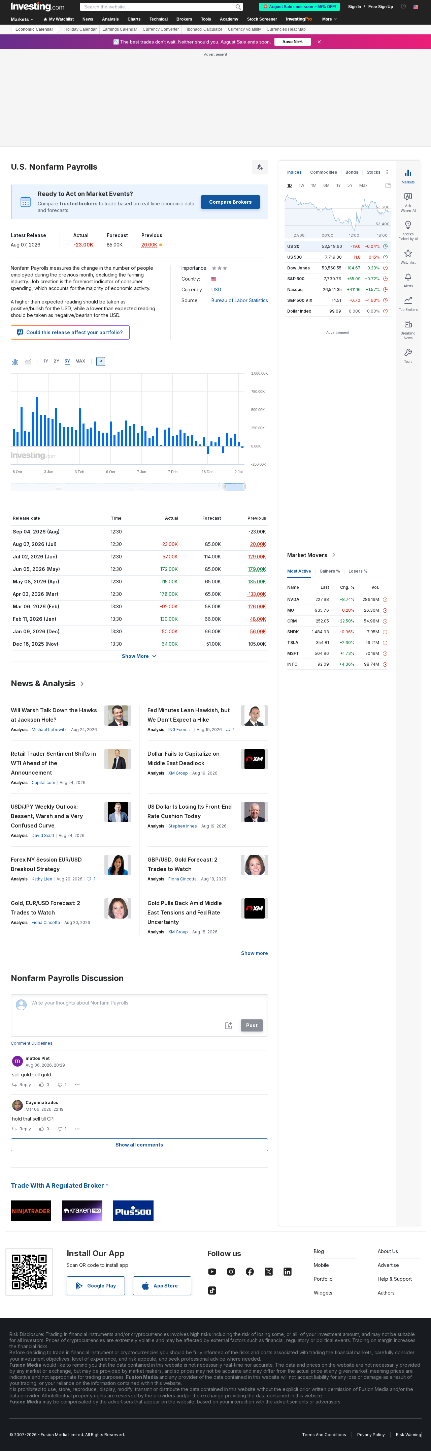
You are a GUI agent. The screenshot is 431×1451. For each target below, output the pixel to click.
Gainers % (330, 571)
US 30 (293, 246)
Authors (386, 1293)
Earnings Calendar (119, 29)
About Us (388, 1251)
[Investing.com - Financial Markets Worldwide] (37, 6)
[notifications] (403, 6)
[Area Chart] (28, 361)
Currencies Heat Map (286, 29)
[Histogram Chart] (15, 361)
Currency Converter (161, 29)
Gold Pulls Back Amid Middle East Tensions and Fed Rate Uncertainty (184, 912)
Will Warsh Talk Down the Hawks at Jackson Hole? (54, 715)
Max (80, 361)
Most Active (299, 571)
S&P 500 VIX (299, 300)
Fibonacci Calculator (203, 29)
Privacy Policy (371, 1434)
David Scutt (43, 835)
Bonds (351, 172)
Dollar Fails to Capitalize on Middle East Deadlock (183, 758)
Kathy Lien (42, 878)
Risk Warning (408, 1434)
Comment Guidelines (32, 1043)
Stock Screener (262, 19)
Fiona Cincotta (182, 878)
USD (216, 289)
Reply (25, 1084)
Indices (294, 172)
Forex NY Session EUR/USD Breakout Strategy (46, 864)
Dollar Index (299, 311)
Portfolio (323, 1279)
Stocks (373, 172)
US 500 (294, 257)
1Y (45, 361)
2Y (56, 361)
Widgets (323, 1293)
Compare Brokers (230, 202)
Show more (254, 953)
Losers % (358, 571)
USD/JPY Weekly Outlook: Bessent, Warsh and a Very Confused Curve (47, 816)
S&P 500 (295, 278)
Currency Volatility (244, 29)
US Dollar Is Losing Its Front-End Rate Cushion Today (189, 811)
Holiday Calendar (80, 29)
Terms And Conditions (324, 1434)
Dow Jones (298, 267)
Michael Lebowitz (49, 729)
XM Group (178, 773)
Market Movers (307, 555)
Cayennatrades (42, 1102)
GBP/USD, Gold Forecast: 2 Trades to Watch (182, 864)
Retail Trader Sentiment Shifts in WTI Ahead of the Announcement (53, 763)
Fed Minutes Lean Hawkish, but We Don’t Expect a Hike (188, 715)
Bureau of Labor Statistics (239, 300)
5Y (67, 361)
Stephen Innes (182, 826)
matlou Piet (37, 1058)
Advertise (388, 1265)
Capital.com (43, 782)
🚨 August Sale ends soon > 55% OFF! (299, 6)
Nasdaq (295, 289)
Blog (319, 1251)
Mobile (321, 1265)
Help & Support (395, 1279)
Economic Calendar (34, 29)
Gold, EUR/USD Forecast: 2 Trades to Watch (45, 908)
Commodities (323, 172)
